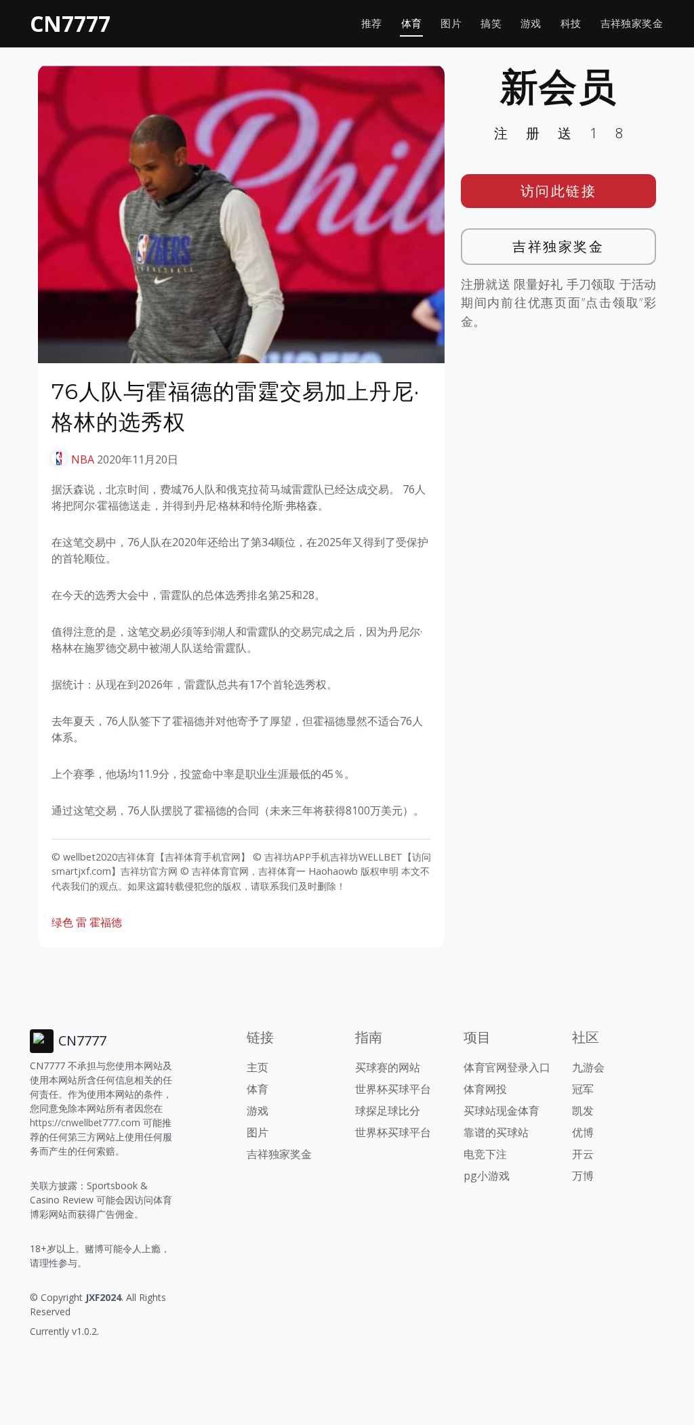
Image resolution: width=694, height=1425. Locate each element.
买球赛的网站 (387, 1067)
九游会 (588, 1067)
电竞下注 (485, 1154)
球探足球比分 (387, 1110)
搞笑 (491, 23)
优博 (583, 1132)
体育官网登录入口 (507, 1067)
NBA (82, 459)
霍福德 (105, 922)
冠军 (583, 1088)
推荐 (371, 23)
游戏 (531, 23)
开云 (583, 1154)
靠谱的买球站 (496, 1132)
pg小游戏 (487, 1175)
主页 (257, 1067)
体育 (411, 23)
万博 (583, 1175)
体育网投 (485, 1088)
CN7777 (70, 23)
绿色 (62, 922)
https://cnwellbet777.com (85, 1122)
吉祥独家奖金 (631, 23)
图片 (451, 23)
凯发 (583, 1110)
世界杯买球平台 (393, 1088)
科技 (570, 23)
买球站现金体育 (501, 1110)
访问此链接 (558, 191)
